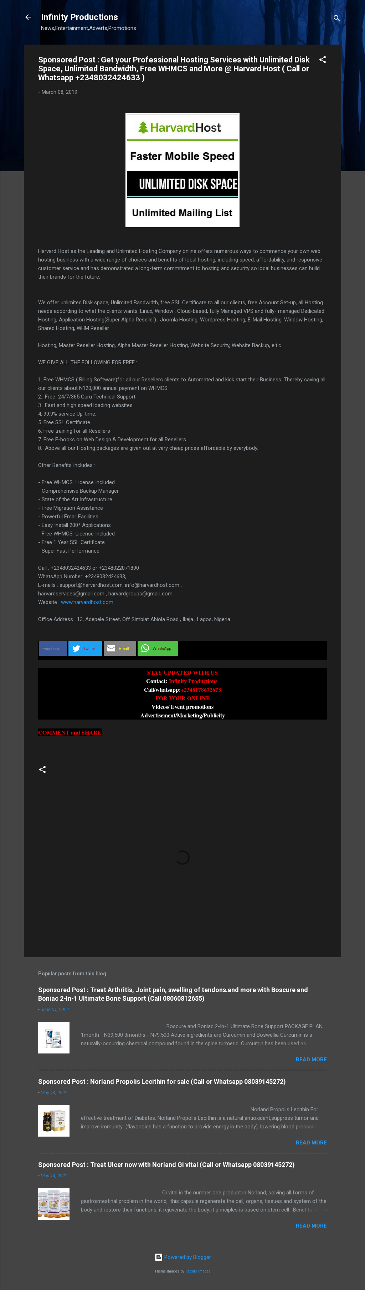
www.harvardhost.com (87, 602)
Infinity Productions (79, 17)
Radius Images (198, 1271)
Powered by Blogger (187, 1257)
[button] (322, 60)
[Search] (337, 19)
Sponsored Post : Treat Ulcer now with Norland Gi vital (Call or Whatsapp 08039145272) (166, 1164)
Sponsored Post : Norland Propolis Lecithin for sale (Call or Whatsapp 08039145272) (162, 1081)
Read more (311, 1059)
